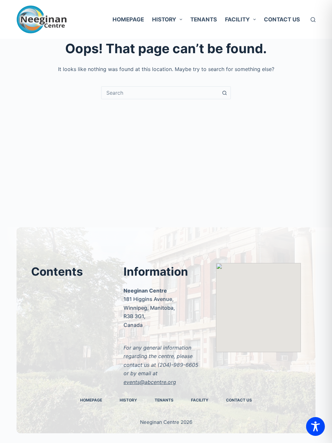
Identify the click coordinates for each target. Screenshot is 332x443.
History (164, 19)
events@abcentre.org (150, 382)
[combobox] (159, 92)
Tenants (203, 19)
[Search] (313, 19)
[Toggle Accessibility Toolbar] (315, 426)
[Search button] (224, 93)
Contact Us (282, 19)
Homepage (128, 19)
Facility (237, 19)
